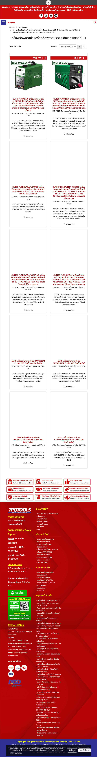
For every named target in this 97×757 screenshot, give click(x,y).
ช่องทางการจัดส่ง (14, 661)
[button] (94, 22)
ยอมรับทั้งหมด (85, 750)
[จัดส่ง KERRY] (11, 667)
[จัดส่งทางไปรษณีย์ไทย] (17, 667)
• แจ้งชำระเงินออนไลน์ (44, 557)
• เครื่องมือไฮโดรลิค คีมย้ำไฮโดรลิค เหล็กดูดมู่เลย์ (47, 634)
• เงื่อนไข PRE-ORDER (44, 552)
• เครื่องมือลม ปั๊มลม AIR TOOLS (48, 626)
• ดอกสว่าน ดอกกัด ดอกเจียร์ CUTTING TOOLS (47, 708)
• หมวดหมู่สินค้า (41, 585)
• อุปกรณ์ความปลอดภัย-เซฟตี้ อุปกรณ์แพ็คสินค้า (47, 729)
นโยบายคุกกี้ (17, 753)
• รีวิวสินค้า (40, 590)
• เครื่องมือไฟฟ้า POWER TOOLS (48, 623)
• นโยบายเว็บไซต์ (42, 562)
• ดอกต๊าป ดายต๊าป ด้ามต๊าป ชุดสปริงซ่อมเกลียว (47, 713)
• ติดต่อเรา (40, 526)
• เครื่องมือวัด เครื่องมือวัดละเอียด (48, 674)
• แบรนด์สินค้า (41, 588)
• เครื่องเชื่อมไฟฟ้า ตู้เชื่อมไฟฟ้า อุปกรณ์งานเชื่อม (47, 670)
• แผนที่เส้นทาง (41, 519)
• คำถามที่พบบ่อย (42, 524)
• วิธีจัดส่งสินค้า (41, 547)
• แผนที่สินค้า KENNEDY (44, 580)
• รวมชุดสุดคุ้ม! (41, 575)
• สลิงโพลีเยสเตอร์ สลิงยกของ (47, 687)
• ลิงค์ (38, 529)
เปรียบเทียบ (29, 136)
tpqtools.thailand (25, 644)
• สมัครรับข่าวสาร (42, 521)
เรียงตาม (55, 46)
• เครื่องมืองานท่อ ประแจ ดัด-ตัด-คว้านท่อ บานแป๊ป (48, 665)
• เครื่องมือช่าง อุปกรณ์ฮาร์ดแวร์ (47, 600)
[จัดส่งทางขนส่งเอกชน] (11, 674)
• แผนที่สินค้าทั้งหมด (43, 577)
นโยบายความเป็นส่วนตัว (56, 750)
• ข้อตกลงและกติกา (43, 560)
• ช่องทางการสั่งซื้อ (43, 541)
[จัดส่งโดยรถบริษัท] (24, 667)
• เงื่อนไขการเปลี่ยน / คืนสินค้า (47, 549)
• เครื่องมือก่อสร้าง (43, 689)
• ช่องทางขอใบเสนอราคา (45, 539)
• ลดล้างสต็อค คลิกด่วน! (45, 572)
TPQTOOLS (21, 646)
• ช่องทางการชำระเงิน (43, 544)
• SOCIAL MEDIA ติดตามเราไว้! (47, 513)
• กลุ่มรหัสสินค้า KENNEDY (45, 583)
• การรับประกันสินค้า (43, 555)
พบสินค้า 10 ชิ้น (15, 46)
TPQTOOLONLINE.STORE (18, 641)
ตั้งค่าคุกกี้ (72, 750)
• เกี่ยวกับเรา (40, 516)
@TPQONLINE (25, 649)
